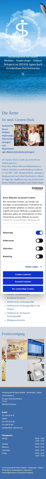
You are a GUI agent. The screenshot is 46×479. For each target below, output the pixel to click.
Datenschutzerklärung (25, 473)
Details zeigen (31, 267)
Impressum (28, 470)
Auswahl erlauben (23, 281)
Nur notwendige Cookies (23, 289)
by (11, 470)
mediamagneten (17, 470)
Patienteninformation (9, 473)
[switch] (39, 240)
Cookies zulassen (23, 274)
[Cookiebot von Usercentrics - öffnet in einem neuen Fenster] (32, 188)
